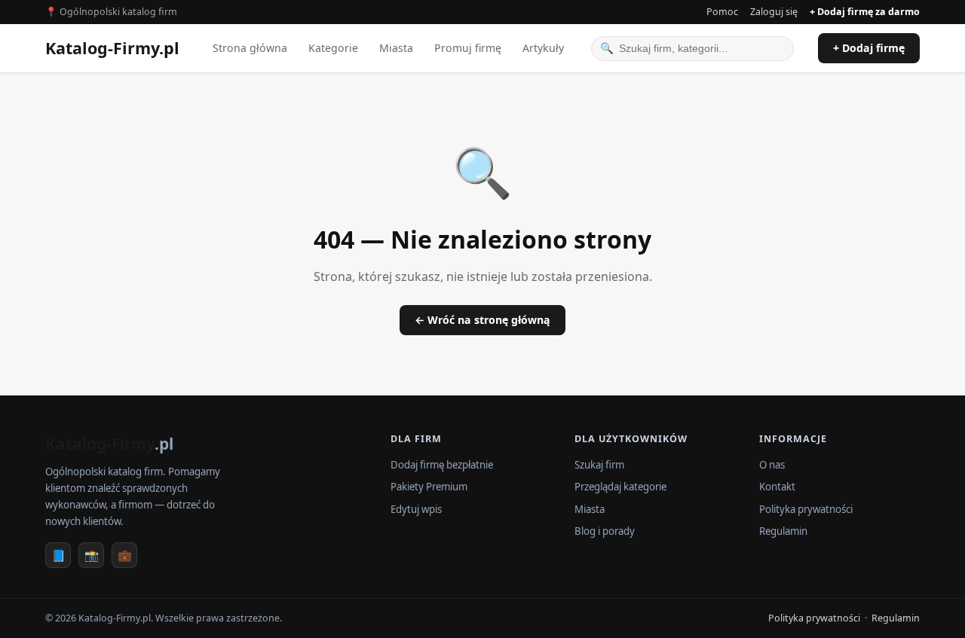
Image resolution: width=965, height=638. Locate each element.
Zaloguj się (774, 11)
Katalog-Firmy (112, 48)
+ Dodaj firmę (869, 48)
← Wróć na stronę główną (482, 320)
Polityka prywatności (806, 509)
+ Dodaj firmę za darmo (865, 11)
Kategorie (333, 48)
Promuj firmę (467, 48)
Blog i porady (604, 531)
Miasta (396, 48)
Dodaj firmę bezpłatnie (442, 465)
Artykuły (543, 48)
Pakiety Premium (429, 486)
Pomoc (722, 11)
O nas (772, 465)
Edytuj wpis (416, 509)
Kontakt (777, 486)
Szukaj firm (599, 465)
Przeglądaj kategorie (620, 486)
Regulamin (783, 531)
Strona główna (250, 48)
